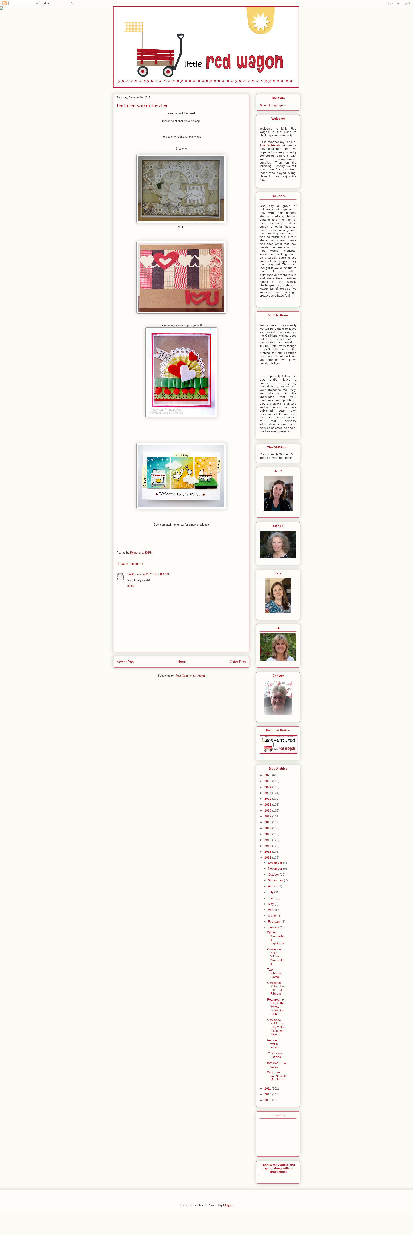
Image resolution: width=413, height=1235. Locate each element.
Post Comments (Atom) (190, 675)
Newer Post (125, 662)
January (274, 927)
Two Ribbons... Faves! (275, 973)
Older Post (238, 662)
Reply (130, 585)
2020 (268, 810)
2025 (268, 781)
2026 (268, 775)
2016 (268, 834)
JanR (130, 574)
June (272, 898)
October (274, 874)
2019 (268, 816)
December (275, 862)
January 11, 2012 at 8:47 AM (153, 574)
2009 (268, 1100)
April (271, 909)
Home (182, 662)
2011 (268, 1088)
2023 (268, 793)
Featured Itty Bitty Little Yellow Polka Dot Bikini (276, 1007)
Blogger (228, 1205)
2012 (268, 857)
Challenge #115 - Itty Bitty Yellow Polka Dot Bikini (276, 1027)
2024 (268, 787)
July (271, 892)
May (271, 904)
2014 (268, 846)
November (275, 868)
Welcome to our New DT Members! (277, 1076)
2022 (268, 798)
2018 (268, 822)
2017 (268, 828)
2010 (268, 1094)
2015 (268, 840)
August (273, 886)
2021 (268, 804)
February (274, 921)
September (276, 880)
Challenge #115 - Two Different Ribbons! (276, 988)
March (272, 915)
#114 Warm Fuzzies (275, 1055)
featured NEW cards (276, 1064)
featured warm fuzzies (273, 1043)
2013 (268, 851)
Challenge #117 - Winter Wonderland (276, 956)
